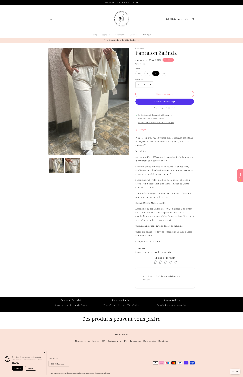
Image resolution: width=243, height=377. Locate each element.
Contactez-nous (115, 341)
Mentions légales (82, 341)
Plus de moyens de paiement (164, 108)
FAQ (126, 341)
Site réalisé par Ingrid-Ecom (100, 373)
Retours (96, 341)
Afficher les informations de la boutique (156, 122)
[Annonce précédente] (49, 40)
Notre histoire (149, 341)
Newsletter (163, 341)
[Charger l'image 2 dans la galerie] (72, 165)
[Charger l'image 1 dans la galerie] (56, 165)
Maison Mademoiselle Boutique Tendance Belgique (72, 373)
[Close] (44, 352)
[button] (51, 19)
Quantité (139, 79)
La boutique (135, 341)
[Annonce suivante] (194, 40)
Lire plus (15, 363)
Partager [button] (142, 130)
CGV (103, 341)
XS (140, 74)
